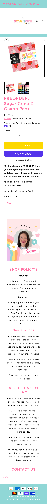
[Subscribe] (42, 477)
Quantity (7, 131)
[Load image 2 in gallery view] (23, 88)
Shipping (7, 118)
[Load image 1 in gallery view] (10, 88)
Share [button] (9, 203)
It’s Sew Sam (24, 496)
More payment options (23, 160)
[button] (4, 21)
